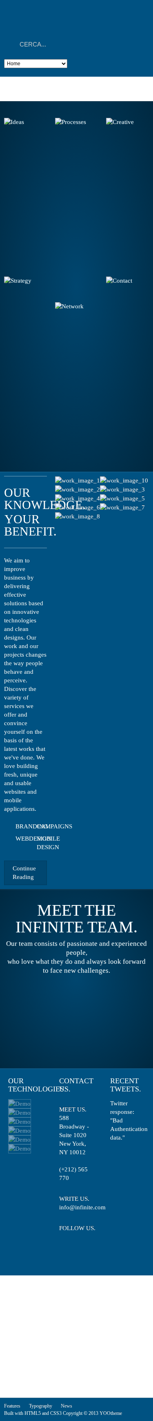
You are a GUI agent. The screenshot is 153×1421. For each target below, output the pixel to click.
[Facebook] (79, 1238)
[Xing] (68, 1251)
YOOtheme (111, 1413)
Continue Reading (24, 872)
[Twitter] (64, 1238)
